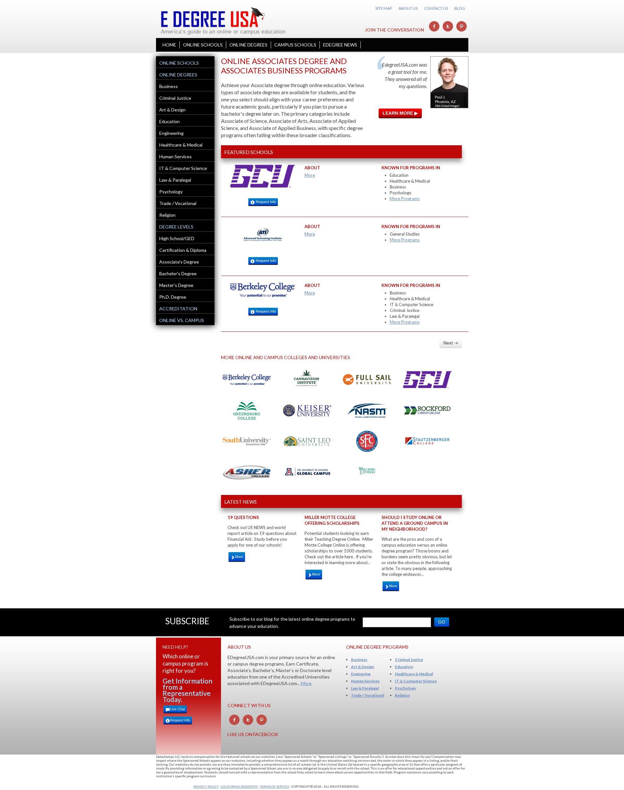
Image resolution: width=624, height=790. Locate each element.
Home (169, 44)
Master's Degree (176, 285)
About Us (408, 8)
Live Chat (177, 709)
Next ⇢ (450, 342)
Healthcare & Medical (180, 145)
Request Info (265, 202)
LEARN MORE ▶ (400, 113)
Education (169, 121)
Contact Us (436, 8)
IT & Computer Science (183, 168)
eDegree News (340, 44)
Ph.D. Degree (172, 297)
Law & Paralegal (175, 180)
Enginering (360, 673)
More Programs (405, 198)
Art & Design (172, 109)
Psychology (171, 191)
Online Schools (203, 44)
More (310, 175)
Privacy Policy (206, 786)
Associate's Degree (179, 262)
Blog (459, 8)
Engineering (171, 133)
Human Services (175, 156)
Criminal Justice (175, 98)
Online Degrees (248, 44)
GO (441, 622)
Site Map (383, 8)
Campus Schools (295, 44)
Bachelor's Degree (178, 273)
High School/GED (176, 238)
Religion (167, 215)
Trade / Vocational (177, 203)
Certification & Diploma (182, 250)
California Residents (239, 786)
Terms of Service (274, 786)
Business (168, 86)
